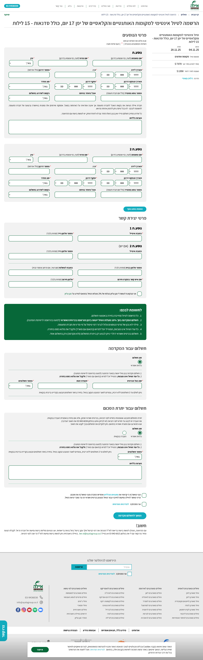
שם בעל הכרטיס (134, 380)
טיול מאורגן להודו (192, 605)
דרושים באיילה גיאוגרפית (77, 613)
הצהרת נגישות (70, 630)
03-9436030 (12, 5)
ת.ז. (94, 69)
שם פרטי (83, 58)
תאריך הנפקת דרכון (133, 81)
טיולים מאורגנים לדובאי (189, 613)
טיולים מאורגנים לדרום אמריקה (111, 597)
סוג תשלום (137, 357)
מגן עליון (68, 293)
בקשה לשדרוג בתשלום (39, 93)
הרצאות (80, 6)
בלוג (70, 6)
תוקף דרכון (91, 81)
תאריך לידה (136, 69)
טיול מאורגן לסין (192, 593)
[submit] (129, 515)
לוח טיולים (131, 6)
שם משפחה (136, 58)
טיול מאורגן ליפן (192, 597)
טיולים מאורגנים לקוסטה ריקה (112, 601)
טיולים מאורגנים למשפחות (76, 593)
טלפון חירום (67, 279)
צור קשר (58, 6)
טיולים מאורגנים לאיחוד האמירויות (185, 618)
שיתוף (7, 14)
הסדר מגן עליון (81, 618)
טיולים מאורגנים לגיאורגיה (151, 618)
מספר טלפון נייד (65, 233)
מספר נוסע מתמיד (133, 93)
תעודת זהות (81, 380)
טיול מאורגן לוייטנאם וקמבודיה (187, 601)
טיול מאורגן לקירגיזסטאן (189, 609)
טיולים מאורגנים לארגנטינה (113, 605)
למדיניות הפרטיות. (97, 649)
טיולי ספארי (82, 605)
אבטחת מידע (89, 630)
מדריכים (92, 6)
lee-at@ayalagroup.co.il (90, 533)
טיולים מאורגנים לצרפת (152, 613)
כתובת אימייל (136, 233)
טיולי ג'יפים (82, 601)
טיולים (184, 14)
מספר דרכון (44, 69)
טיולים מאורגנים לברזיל (114, 609)
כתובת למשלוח (66, 267)
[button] (105, 6)
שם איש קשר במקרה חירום (129, 279)
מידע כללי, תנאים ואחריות (113, 630)
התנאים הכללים (111, 494)
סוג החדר (45, 81)
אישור (40, 649)
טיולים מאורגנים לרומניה (152, 609)
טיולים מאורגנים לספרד (152, 601)
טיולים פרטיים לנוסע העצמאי (75, 597)
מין (31, 58)
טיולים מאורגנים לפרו (115, 613)
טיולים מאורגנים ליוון (154, 593)
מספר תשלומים (25, 380)
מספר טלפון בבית (134, 267)
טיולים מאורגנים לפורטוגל (151, 605)
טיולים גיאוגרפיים (80, 609)
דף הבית (195, 14)
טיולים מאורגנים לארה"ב (114, 593)
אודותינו (144, 6)
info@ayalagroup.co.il (27, 602)
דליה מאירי (187, 78)
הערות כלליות (135, 118)
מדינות (118, 6)
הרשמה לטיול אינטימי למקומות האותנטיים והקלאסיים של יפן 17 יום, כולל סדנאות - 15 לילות (138, 14)
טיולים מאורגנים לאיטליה (152, 597)
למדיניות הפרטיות (121, 504)
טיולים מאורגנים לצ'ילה (115, 618)
